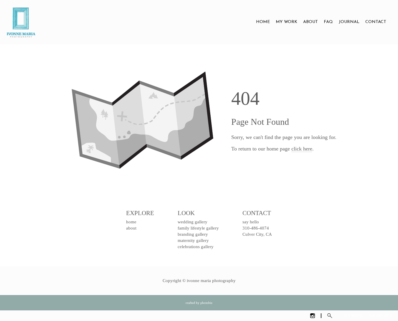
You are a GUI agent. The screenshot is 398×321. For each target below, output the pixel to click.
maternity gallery (193, 240)
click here (301, 149)
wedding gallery (192, 222)
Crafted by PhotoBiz (199, 302)
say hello (250, 222)
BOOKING (353, 315)
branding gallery (193, 234)
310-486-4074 (380, 315)
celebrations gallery (196, 246)
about (131, 228)
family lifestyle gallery (198, 228)
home (131, 222)
